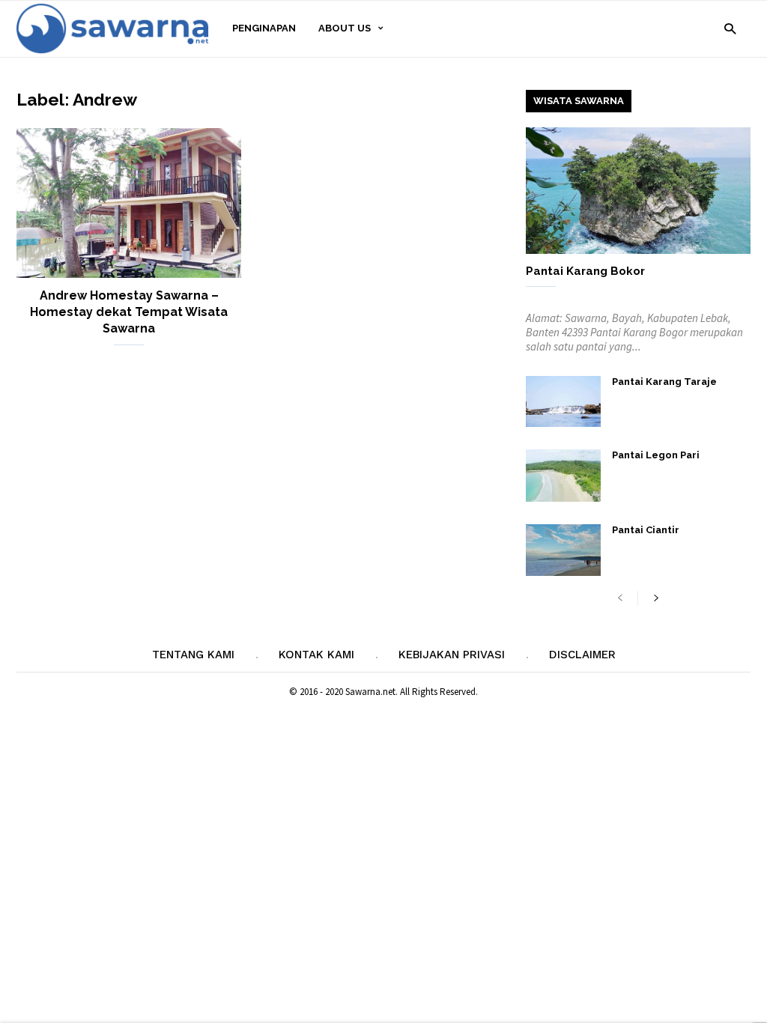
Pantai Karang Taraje (664, 381)
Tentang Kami (193, 654)
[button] (730, 28)
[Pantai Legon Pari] (563, 475)
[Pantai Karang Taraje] (563, 402)
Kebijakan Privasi (451, 654)
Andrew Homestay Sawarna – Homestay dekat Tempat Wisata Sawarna (129, 312)
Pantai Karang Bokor (585, 271)
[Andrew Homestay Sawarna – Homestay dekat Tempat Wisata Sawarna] (128, 203)
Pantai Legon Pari (656, 455)
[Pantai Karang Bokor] (638, 190)
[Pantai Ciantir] (563, 550)
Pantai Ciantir (645, 529)
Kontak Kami (316, 654)
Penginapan (264, 28)
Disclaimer (582, 654)
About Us (344, 28)
